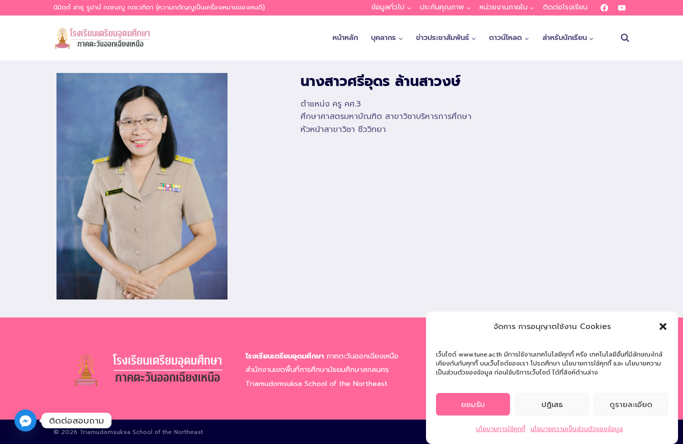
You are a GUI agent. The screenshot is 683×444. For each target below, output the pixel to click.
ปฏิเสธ (552, 404)
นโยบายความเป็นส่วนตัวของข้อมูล (576, 429)
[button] (663, 327)
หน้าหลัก (345, 37)
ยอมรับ (473, 404)
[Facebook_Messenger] (25, 421)
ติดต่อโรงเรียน (565, 7)
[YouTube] (622, 8)
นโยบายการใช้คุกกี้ (501, 429)
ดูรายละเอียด (631, 404)
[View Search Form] (620, 38)
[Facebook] (604, 8)
